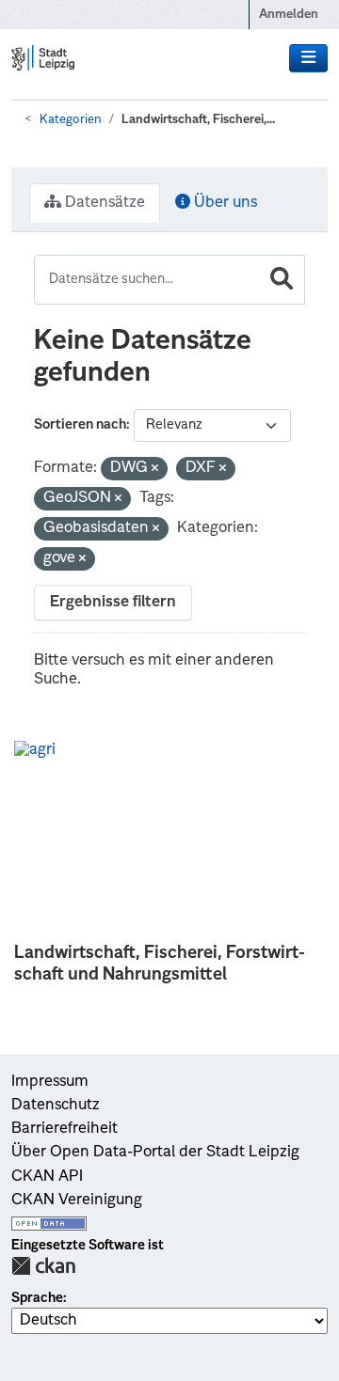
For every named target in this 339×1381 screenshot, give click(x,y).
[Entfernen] (155, 469)
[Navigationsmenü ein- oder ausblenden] (308, 58)
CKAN (43, 1266)
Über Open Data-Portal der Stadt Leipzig (155, 1152)
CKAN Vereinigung (76, 1200)
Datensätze (103, 203)
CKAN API (47, 1177)
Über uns (223, 203)
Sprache (37, 1298)
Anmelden (288, 14)
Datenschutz (55, 1105)
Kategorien (71, 120)
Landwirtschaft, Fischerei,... (198, 120)
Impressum (50, 1082)
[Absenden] (281, 280)
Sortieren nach (80, 425)
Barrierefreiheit (64, 1129)
